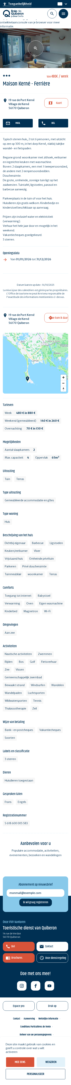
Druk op (52, 1006)
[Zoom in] (63, 377)
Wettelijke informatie (48, 1019)
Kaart (59, 103)
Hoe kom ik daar (59, 318)
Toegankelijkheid (17, 4)
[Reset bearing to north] (63, 389)
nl (59, 4)
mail (18, 123)
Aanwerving (29, 1019)
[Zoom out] (63, 383)
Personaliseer (35, 1074)
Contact (49, 946)
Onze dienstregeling (55, 958)
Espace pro (18, 1006)
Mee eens (20, 1062)
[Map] (35, 363)
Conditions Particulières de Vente (35, 1027)
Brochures (16, 957)
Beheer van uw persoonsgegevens (35, 1035)
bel (53, 123)
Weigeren (50, 1062)
